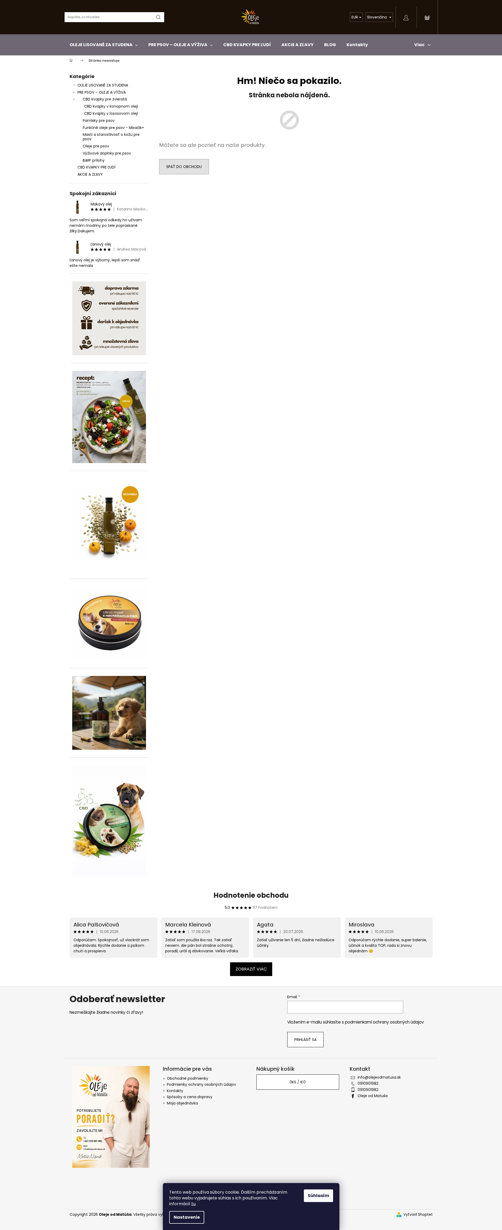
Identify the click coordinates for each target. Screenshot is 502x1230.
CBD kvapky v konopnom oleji (111, 106)
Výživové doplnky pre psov (107, 153)
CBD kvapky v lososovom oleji (111, 113)
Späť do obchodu (184, 166)
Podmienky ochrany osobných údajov (201, 1084)
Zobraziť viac (251, 969)
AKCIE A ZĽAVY (90, 174)
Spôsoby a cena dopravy (189, 1096)
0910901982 (368, 1083)
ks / (298, 1082)
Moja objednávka (182, 1103)
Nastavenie (187, 1217)
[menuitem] (103, 44)
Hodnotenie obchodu (251, 895)
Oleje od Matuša (373, 1095)
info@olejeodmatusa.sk (379, 1077)
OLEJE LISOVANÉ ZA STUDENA (102, 85)
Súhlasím (318, 1196)
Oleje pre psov (96, 146)
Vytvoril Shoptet (418, 1214)
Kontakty (175, 1090)
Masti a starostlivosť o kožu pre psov (111, 137)
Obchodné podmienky (187, 1078)
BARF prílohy (94, 160)
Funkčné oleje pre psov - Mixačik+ (113, 127)
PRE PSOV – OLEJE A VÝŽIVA (101, 92)
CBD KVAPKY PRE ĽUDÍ (96, 167)
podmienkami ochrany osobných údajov (384, 1022)
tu (193, 1204)
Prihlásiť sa (305, 1039)
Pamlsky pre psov (99, 120)
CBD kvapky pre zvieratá (105, 99)
